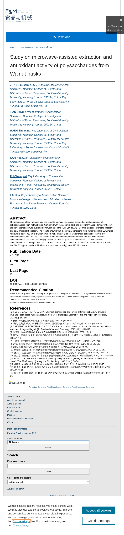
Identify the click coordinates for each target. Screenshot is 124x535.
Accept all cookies (98, 510)
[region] (62, 515)
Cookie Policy (21, 525)
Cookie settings (21, 521)
